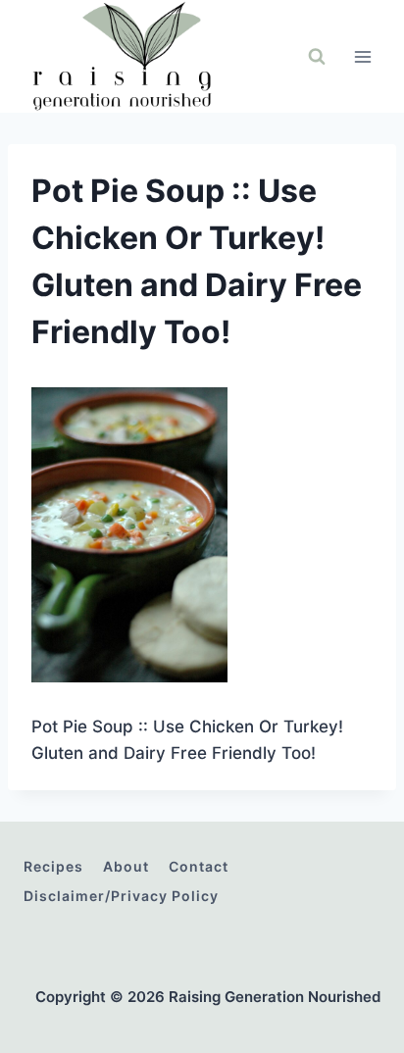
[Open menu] (362, 56)
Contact (198, 866)
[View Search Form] (316, 57)
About (126, 866)
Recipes (53, 866)
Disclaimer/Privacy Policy (121, 895)
